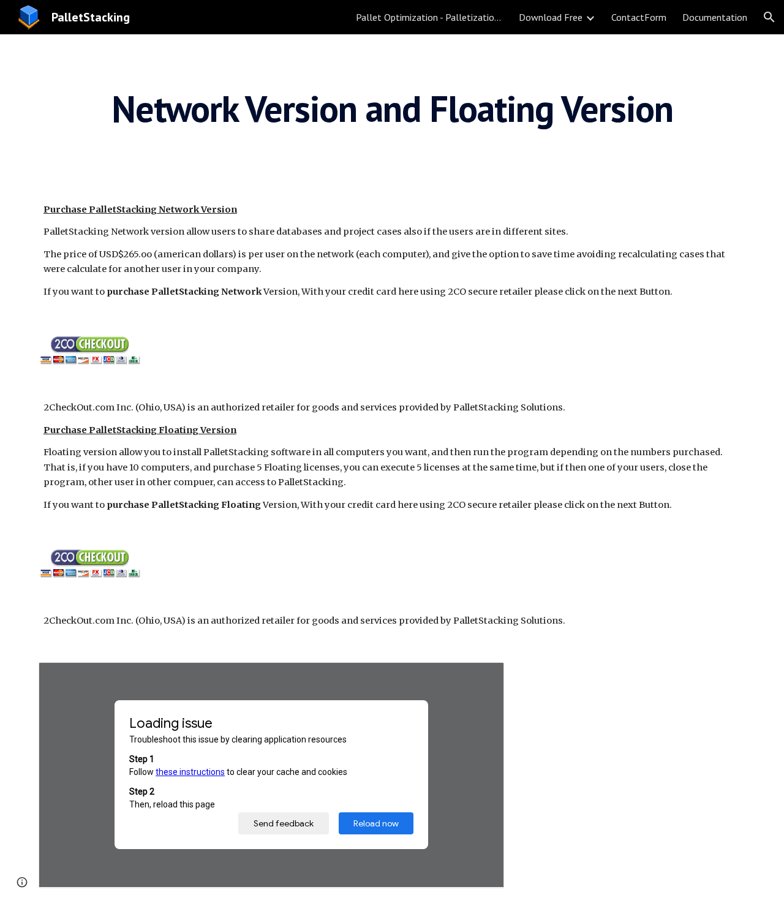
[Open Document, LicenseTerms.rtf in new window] (481, 678)
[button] (769, 17)
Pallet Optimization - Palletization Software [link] (429, 17)
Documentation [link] (714, 17)
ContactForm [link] (638, 17)
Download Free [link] (550, 17)
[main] (392, 108)
